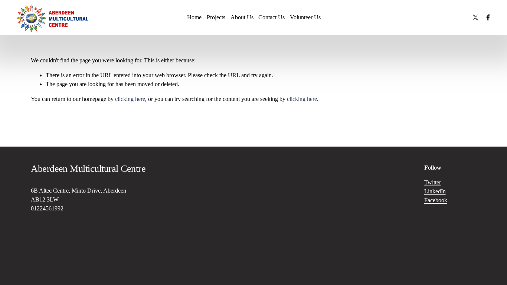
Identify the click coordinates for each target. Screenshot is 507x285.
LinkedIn (435, 191)
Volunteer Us (305, 17)
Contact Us (271, 17)
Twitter (432, 182)
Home (194, 17)
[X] (475, 17)
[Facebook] (488, 17)
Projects (216, 17)
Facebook (435, 200)
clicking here (130, 99)
